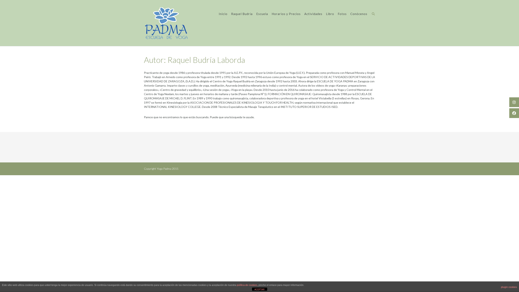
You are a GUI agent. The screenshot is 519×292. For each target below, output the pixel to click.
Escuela (262, 14)
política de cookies (247, 285)
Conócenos (358, 14)
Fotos (342, 14)
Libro (330, 14)
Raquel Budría (242, 14)
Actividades (313, 14)
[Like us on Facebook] (514, 113)
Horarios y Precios (286, 14)
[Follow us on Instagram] (514, 102)
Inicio (223, 14)
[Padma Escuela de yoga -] (166, 23)
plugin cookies (509, 287)
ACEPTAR (259, 289)
